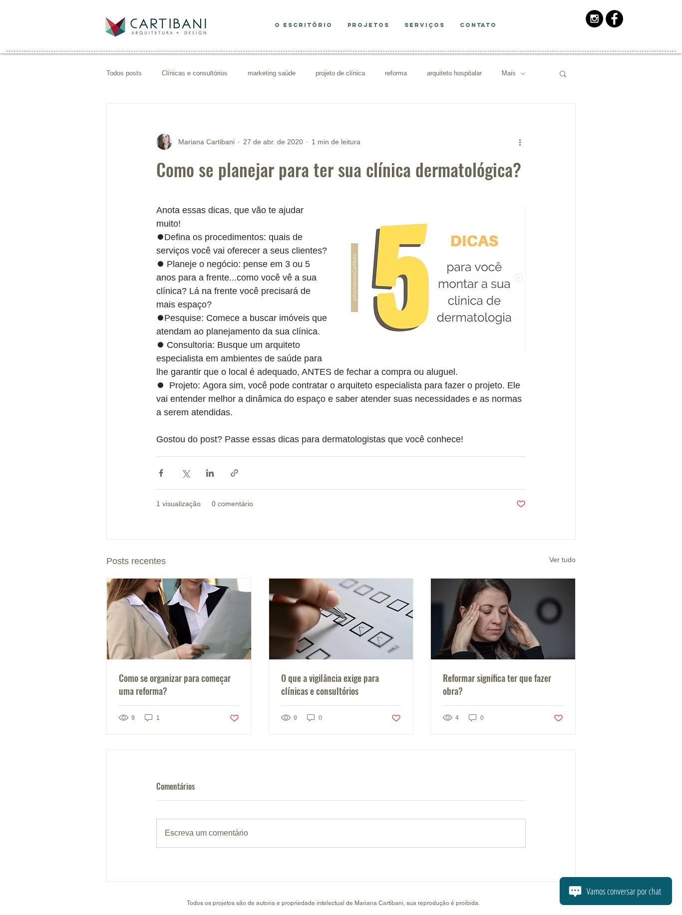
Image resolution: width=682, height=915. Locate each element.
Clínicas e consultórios (195, 73)
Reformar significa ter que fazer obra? (497, 684)
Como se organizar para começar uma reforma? (175, 684)
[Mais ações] (520, 142)
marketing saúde (272, 73)
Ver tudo (562, 560)
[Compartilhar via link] (234, 473)
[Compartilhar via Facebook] (161, 473)
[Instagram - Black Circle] (594, 18)
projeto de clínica (340, 73)
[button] (563, 73)
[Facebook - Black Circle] (614, 18)
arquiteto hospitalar (454, 73)
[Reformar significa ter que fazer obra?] (503, 619)
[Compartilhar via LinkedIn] (210, 473)
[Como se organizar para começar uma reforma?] (179, 619)
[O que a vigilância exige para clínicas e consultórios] (341, 619)
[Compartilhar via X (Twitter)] (185, 473)
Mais (509, 73)
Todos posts (124, 73)
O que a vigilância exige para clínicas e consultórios (330, 684)
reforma (396, 73)
